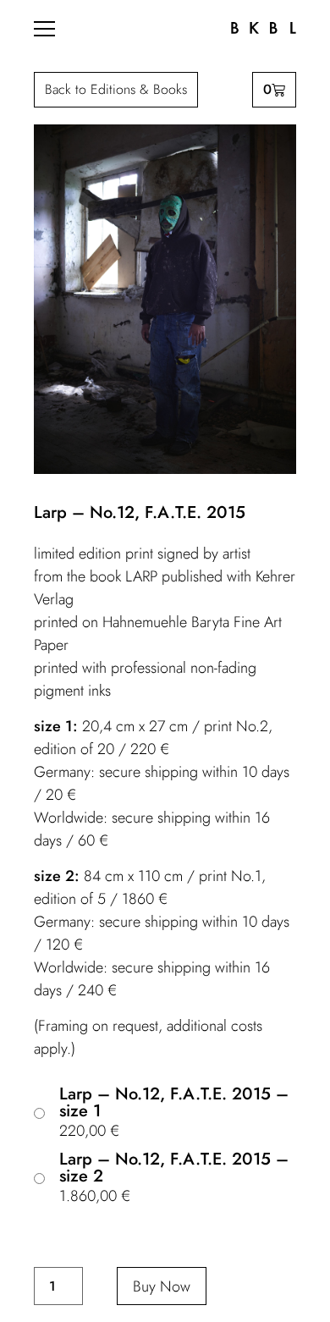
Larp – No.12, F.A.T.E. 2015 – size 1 (174, 1103)
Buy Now (161, 1286)
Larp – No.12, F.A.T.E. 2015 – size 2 (174, 1168)
